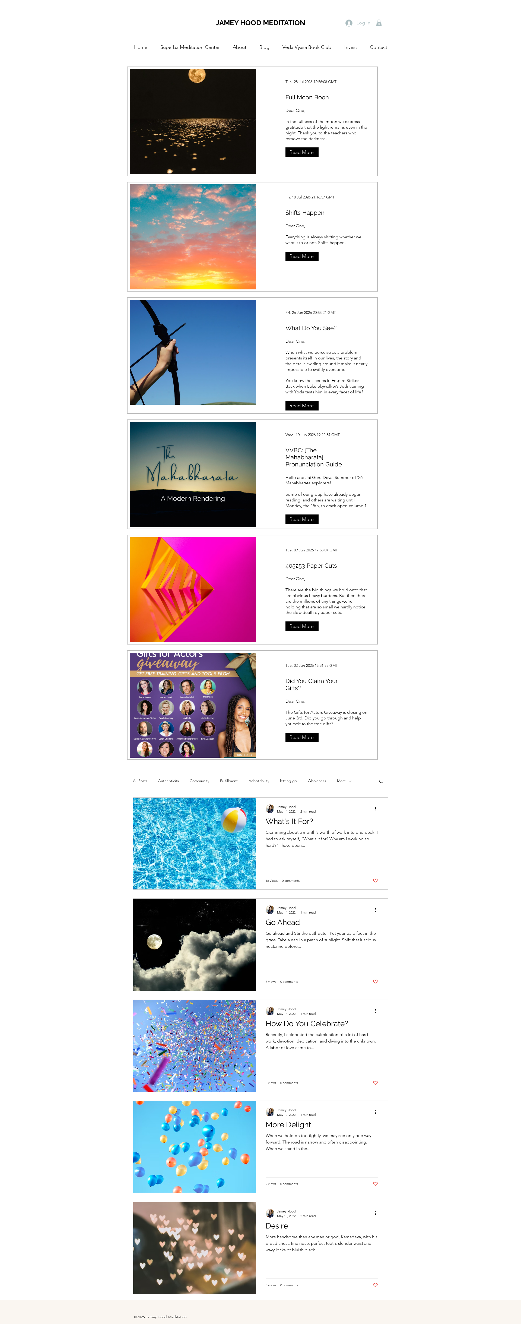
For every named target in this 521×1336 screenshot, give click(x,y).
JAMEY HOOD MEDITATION (260, 23)
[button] (379, 23)
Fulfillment (229, 780)
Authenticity (168, 780)
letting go (288, 780)
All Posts (140, 780)
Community (199, 780)
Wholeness (317, 780)
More (341, 780)
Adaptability (259, 780)
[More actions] (377, 809)
